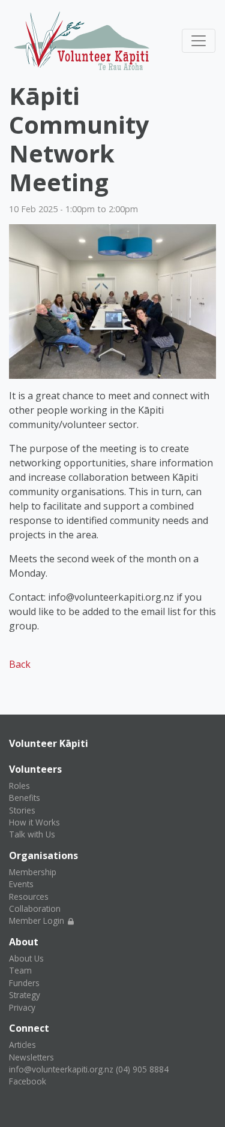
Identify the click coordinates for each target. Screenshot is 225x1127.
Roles (19, 785)
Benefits (24, 797)
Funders (24, 983)
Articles (22, 1044)
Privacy (22, 1007)
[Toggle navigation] (198, 41)
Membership (32, 872)
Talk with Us (32, 834)
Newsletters (31, 1057)
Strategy (24, 995)
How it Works (34, 822)
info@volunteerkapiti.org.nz (61, 1069)
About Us (26, 958)
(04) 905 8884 (142, 1069)
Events (21, 884)
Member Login (38, 920)
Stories (22, 810)
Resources (29, 896)
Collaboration (35, 908)
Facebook (27, 1081)
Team (20, 970)
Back (20, 664)
